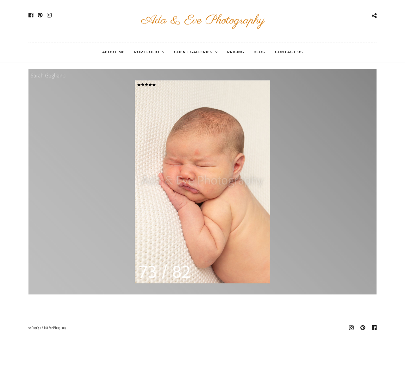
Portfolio (146, 52)
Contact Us (289, 52)
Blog (259, 52)
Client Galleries (193, 52)
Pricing (235, 52)
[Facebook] (30, 15)
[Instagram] (49, 15)
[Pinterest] (40, 15)
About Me (113, 52)
